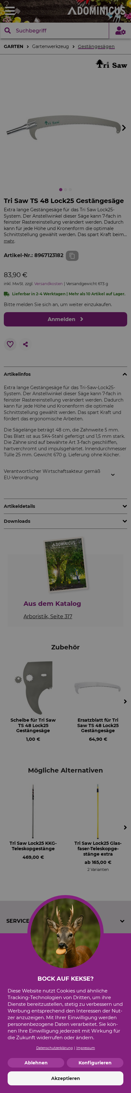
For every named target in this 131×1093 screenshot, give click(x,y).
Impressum (85, 1048)
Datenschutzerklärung (54, 1048)
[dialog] (65, 546)
